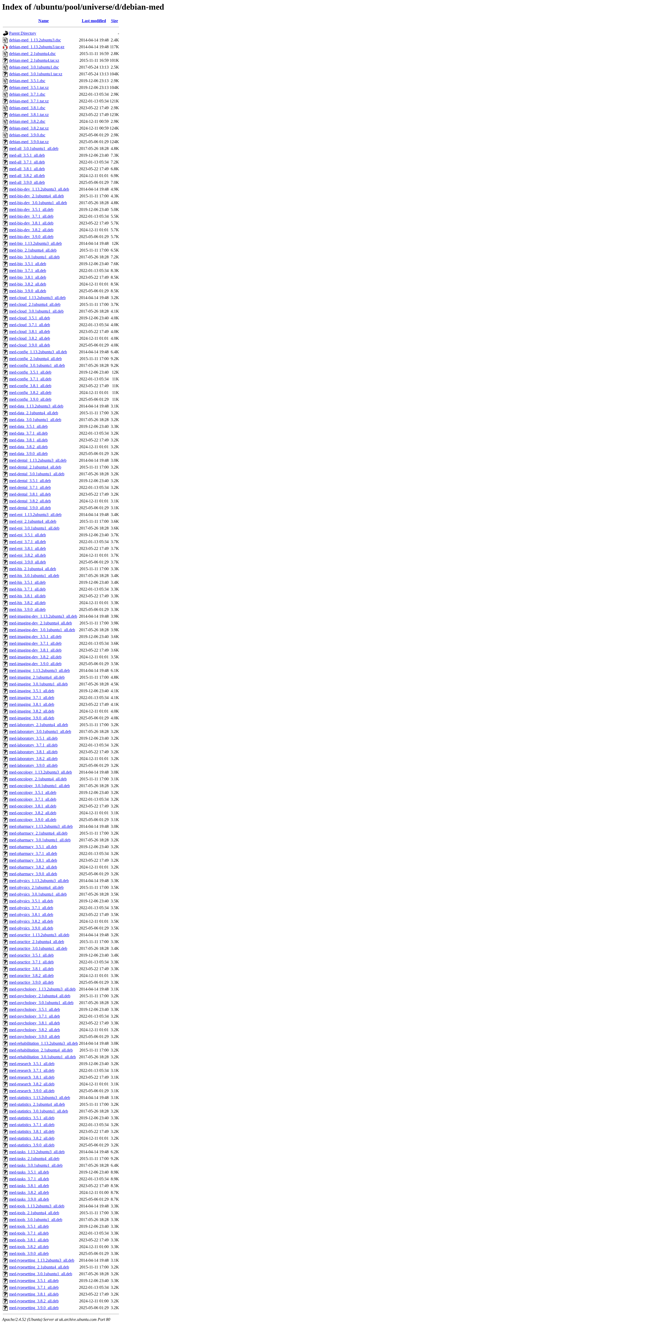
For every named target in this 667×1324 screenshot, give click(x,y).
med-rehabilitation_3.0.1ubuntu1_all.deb (42, 1057)
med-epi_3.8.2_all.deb (27, 555)
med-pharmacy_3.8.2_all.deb (33, 867)
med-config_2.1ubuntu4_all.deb (35, 358)
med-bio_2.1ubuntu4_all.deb (33, 250)
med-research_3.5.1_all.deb (31, 1063)
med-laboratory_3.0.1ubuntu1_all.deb (40, 731)
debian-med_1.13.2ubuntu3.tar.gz (36, 47)
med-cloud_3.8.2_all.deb (29, 338)
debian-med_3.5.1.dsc (27, 80)
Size (114, 21)
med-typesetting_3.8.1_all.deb (34, 1294)
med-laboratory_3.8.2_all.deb (33, 758)
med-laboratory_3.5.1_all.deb (33, 738)
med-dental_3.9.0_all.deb (30, 508)
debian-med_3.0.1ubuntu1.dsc (34, 67)
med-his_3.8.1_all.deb (27, 596)
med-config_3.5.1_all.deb (30, 372)
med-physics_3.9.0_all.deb (31, 928)
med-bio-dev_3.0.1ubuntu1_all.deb (38, 203)
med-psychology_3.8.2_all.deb (34, 1030)
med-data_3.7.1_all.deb (28, 433)
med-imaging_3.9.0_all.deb (31, 718)
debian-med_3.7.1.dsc (27, 94)
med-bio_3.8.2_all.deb (27, 284)
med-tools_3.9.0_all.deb (29, 1253)
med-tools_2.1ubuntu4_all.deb (34, 1213)
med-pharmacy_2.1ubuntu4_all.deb (38, 833)
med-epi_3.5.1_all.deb (27, 535)
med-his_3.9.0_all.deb (27, 609)
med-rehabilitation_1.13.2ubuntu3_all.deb (43, 1043)
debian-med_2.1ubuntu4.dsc (32, 53)
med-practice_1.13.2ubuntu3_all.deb (39, 935)
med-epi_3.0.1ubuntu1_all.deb (34, 528)
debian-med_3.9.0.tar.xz (29, 141)
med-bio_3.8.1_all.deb (27, 277)
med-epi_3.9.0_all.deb (27, 562)
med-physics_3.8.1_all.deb (31, 914)
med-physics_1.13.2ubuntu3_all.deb (39, 880)
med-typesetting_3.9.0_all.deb (34, 1307)
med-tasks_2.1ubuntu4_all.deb (34, 1158)
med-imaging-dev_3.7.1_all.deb (35, 643)
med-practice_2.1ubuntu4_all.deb (36, 941)
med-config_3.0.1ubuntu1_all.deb (37, 365)
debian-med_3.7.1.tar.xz (29, 101)
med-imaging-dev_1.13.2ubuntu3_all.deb (43, 616)
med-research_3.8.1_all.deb (31, 1077)
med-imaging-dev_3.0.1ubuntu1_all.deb (42, 630)
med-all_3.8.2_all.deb (27, 175)
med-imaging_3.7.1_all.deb (31, 697)
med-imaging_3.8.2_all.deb (31, 711)
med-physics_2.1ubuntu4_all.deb (36, 887)
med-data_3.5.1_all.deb (28, 426)
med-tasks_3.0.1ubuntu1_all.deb (36, 1165)
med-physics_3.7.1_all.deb (31, 908)
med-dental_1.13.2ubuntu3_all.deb (37, 460)
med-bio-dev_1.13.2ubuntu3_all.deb (39, 189)
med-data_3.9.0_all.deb (28, 453)
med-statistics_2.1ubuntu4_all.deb (37, 1104)
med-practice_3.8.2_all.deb (31, 975)
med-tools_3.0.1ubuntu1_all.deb (35, 1219)
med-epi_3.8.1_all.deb (27, 548)
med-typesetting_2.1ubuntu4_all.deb (39, 1267)
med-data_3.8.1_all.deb (28, 440)
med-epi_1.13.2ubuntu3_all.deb (35, 514)
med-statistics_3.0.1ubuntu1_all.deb (38, 1111)
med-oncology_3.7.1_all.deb (32, 799)
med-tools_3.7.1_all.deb (29, 1233)
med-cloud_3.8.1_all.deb (29, 331)
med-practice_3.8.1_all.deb (31, 969)
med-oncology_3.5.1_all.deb (32, 792)
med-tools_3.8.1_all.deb (29, 1240)
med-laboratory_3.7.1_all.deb (33, 745)
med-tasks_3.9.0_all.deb (29, 1199)
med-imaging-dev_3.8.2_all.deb (35, 657)
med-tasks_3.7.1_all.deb (29, 1179)
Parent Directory (22, 33)
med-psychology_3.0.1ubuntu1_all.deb (41, 1002)
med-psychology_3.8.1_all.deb (34, 1023)
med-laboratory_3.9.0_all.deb (33, 765)
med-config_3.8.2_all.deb (30, 392)
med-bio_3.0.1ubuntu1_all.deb (34, 257)
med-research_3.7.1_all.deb (31, 1070)
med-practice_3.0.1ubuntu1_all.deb (38, 948)
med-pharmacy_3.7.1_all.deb (33, 853)
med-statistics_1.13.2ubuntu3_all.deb (39, 1097)
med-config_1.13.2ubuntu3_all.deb (38, 352)
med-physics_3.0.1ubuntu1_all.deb (38, 894)
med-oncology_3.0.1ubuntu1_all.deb (39, 786)
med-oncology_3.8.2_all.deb (32, 813)
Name (43, 21)
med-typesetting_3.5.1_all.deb (34, 1280)
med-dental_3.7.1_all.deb (30, 487)
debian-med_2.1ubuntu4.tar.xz (34, 60)
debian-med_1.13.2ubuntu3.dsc (35, 40)
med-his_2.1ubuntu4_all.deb (32, 569)
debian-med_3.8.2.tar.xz (29, 128)
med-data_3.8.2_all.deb (28, 447)
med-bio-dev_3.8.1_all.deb (31, 223)
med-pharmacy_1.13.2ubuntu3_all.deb (41, 826)
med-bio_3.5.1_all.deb (27, 264)
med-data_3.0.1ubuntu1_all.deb (35, 419)
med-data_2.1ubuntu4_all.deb (33, 413)
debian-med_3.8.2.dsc (27, 121)
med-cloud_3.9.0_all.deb (29, 345)
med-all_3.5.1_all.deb (27, 155)
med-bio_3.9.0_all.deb (27, 291)
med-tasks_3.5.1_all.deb (29, 1172)
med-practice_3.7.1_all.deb (31, 962)
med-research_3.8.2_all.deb (31, 1084)
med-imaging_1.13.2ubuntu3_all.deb (39, 670)
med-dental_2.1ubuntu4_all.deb (35, 467)
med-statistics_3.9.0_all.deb (31, 1145)
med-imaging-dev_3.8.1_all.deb (35, 650)
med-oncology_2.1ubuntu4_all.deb (38, 779)
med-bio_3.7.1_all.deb (27, 270)
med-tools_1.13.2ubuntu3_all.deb (36, 1206)
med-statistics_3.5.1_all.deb (31, 1118)
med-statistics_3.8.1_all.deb (31, 1131)
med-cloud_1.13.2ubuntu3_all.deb (37, 297)
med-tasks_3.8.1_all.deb (29, 1185)
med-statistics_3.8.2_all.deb (31, 1138)
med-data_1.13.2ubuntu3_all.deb (36, 406)
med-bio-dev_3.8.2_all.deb (31, 230)
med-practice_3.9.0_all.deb (31, 982)
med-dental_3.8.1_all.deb (30, 494)
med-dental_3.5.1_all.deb (30, 480)
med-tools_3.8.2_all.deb (29, 1246)
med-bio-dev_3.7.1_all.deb (31, 216)
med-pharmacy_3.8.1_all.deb (33, 860)
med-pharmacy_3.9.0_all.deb (33, 874)
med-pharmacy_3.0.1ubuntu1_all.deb (40, 840)
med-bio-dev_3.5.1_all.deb (31, 209)
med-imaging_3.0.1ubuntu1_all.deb (38, 684)
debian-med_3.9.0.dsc (27, 135)
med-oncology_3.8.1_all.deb (32, 806)
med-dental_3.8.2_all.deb (30, 501)
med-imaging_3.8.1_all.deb (31, 704)
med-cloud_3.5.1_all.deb (29, 318)
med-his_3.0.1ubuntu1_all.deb (34, 575)
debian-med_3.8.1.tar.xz (29, 114)
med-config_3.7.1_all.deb (30, 379)
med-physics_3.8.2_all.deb (31, 921)
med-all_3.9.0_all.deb (27, 182)
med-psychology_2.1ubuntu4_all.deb (39, 996)
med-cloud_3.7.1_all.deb (29, 325)
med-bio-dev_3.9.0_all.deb (31, 236)
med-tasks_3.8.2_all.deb (29, 1192)
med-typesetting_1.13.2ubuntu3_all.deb (41, 1260)
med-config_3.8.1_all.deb (30, 386)
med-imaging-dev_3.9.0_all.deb (35, 663)
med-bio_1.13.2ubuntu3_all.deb (35, 243)
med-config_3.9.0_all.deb (30, 399)
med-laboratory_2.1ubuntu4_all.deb (38, 724)
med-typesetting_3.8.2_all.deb (34, 1301)
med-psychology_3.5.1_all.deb (34, 1009)
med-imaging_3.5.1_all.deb (31, 691)
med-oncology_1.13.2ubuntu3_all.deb (40, 772)
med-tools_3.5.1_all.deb (29, 1226)
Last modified (94, 21)
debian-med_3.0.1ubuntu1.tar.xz (35, 74)
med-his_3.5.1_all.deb (27, 582)
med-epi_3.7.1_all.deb (27, 541)
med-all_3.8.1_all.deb (27, 169)
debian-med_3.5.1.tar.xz (29, 87)
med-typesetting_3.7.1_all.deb (34, 1287)
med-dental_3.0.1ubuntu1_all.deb (36, 474)
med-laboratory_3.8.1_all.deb (33, 752)
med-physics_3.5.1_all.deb (31, 901)
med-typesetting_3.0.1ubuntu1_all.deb (40, 1274)
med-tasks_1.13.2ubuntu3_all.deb (37, 1152)
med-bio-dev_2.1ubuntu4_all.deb (36, 196)
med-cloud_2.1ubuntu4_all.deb (34, 304)
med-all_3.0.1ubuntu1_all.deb (33, 148)
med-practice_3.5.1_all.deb (31, 955)
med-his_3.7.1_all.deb (27, 589)
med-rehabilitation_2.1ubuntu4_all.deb (41, 1050)
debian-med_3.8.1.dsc (27, 108)
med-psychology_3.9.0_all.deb (34, 1036)
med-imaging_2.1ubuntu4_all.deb (37, 677)
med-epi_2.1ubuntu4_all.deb (32, 521)
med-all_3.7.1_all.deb (27, 162)
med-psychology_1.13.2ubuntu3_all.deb (42, 989)
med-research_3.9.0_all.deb (31, 1091)
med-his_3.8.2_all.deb (27, 602)
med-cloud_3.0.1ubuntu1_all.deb (36, 311)
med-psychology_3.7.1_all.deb (34, 1016)
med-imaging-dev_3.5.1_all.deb (35, 636)
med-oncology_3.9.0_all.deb (32, 819)
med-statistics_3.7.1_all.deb (31, 1124)
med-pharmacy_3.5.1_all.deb (33, 847)
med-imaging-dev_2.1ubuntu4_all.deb (40, 623)
